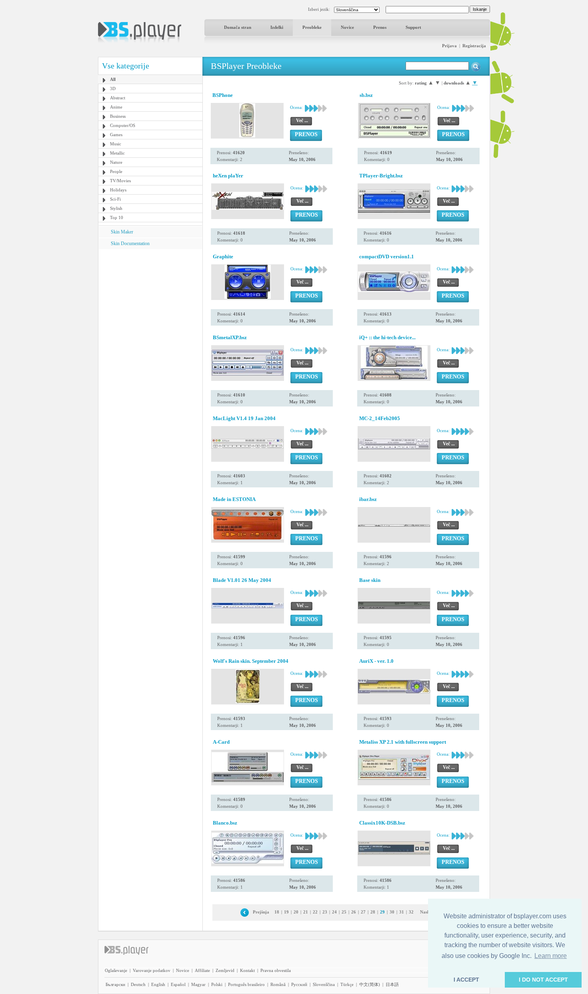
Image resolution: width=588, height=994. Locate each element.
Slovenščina (324, 984)
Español (178, 984)
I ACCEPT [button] (466, 979)
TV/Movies (120, 180)
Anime (116, 107)
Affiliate (202, 970)
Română (278, 984)
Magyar (198, 984)
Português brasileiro (246, 984)
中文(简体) (369, 984)
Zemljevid (225, 970)
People (116, 171)
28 (372, 911)
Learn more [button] (550, 955)
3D (113, 88)
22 (315, 911)
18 (276, 911)
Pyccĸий (299, 984)
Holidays (118, 189)
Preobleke (312, 27)
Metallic (117, 153)
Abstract (117, 97)
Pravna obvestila (275, 970)
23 (324, 911)
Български (115, 984)
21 (305, 911)
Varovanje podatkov (151, 970)
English (158, 984)
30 (392, 911)
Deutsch (138, 984)
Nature (116, 162)
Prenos (379, 27)
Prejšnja (261, 911)
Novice (347, 27)
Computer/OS (122, 125)
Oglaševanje (116, 970)
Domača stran (237, 27)
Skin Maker (122, 232)
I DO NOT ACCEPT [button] (543, 979)
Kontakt (247, 970)
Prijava (449, 45)
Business (118, 116)
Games (116, 134)
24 (334, 911)
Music (115, 143)
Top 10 (116, 217)
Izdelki (276, 27)
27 (363, 911)
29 (382, 911)
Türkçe (347, 984)
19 (286, 911)
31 (401, 911)
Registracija (474, 45)
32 (411, 911)
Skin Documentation (130, 243)
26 (353, 911)
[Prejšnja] (245, 911)
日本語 (392, 984)
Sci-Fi (115, 199)
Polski (216, 984)
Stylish (116, 208)
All (113, 79)
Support (413, 27)
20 (296, 911)
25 (344, 911)
